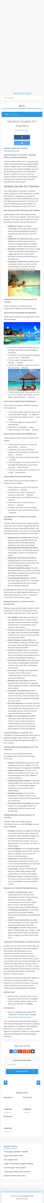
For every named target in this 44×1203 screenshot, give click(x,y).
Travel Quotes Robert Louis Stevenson (17, 1172)
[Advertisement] (22, 21)
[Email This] (33, 1051)
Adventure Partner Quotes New (15, 1176)
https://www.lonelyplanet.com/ (19, 1017)
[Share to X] (22, 143)
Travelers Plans (28, 1196)
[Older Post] (38, 1082)
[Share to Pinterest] (24, 1051)
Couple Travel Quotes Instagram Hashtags (18, 1164)
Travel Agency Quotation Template (16, 1152)
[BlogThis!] (28, 1051)
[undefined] (12, 1101)
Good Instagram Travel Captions (15, 1168)
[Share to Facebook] (22, 137)
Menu (23, 106)
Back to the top (22, 1199)
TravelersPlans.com (11, 151)
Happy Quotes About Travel (13, 1156)
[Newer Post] (5, 1082)
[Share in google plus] (20, 1051)
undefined (8, 1109)
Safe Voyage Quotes (11, 1160)
